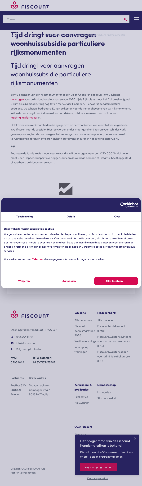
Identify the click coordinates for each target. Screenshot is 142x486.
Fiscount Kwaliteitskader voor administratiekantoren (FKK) (114, 356)
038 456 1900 (24, 337)
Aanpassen (69, 281)
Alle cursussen (83, 320)
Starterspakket (106, 398)
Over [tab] (117, 216)
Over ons (80, 434)
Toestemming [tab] (24, 216)
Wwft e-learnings (85, 341)
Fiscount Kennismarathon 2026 (84, 330)
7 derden (37, 259)
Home (14, 34)
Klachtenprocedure (97, 478)
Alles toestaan (114, 281)
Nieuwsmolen (31, 34)
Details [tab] (71, 216)
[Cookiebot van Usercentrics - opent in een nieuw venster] (123, 205)
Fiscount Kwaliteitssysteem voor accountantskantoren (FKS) (114, 341)
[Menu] (136, 19)
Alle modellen (105, 320)
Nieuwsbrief (81, 402)
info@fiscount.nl (26, 343)
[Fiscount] (30, 7)
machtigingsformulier (24, 117)
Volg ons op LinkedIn (28, 349)
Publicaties (81, 397)
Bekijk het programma (97, 467)
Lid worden (104, 392)
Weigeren (24, 281)
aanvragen (17, 99)
